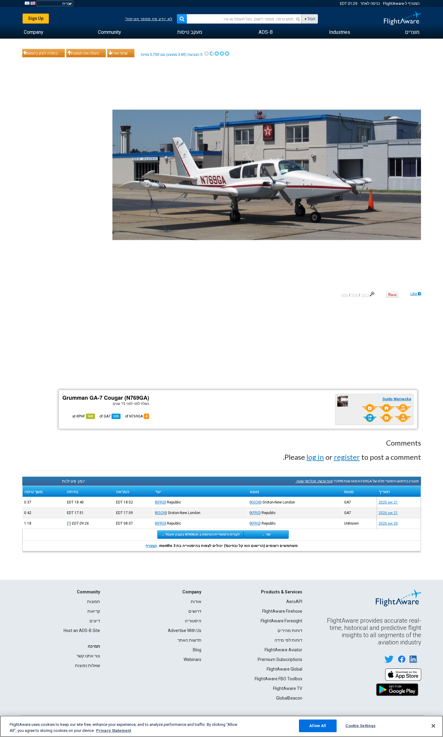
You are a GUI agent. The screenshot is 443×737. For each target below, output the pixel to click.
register (347, 457)
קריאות (93, 611)
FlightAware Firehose (282, 611)
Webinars (192, 659)
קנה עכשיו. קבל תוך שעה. (314, 481)
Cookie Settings (360, 725)
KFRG (160, 502)
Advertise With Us (184, 630)
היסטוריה (193, 620)
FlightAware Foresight (281, 620)
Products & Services (281, 591)
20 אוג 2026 (388, 523)
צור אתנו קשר (88, 655)
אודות (196, 601)
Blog (197, 649)
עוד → (266, 534)
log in (315, 457)
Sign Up (35, 18)
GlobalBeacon (289, 698)
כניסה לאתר (370, 3)
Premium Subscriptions (280, 659)
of (109, 416)
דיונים (95, 620)
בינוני (365, 295)
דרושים (194, 611)
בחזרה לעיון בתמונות (41, 53)
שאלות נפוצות (87, 665)
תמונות (93, 601)
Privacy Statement (113, 730)
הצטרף (151, 546)
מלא (344, 295)
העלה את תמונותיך (83, 53)
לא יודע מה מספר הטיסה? (148, 19)
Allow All (317, 725)
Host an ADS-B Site (82, 630)
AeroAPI (294, 601)
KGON (255, 502)
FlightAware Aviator (283, 649)
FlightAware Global (284, 669)
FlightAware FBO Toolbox (278, 678)
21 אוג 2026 (388, 502)
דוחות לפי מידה (288, 640)
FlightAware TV (287, 688)
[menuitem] (412, 32)
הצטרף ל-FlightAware (401, 3)
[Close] (433, 725)
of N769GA (136, 416)
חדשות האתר (189, 640)
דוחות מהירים (290, 630)
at (82, 416)
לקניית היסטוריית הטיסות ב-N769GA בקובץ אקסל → (200, 534)
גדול (354, 295)
